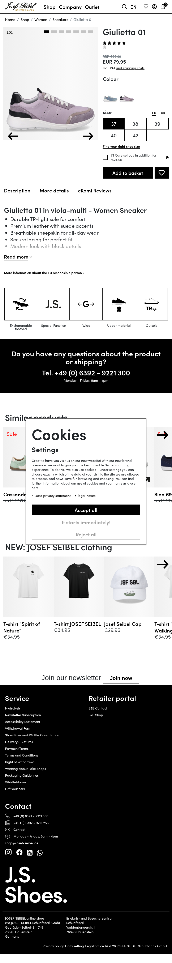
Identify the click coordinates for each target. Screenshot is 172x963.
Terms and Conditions (21, 755)
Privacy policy (53, 946)
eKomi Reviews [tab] (95, 190)
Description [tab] (17, 190)
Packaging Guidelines (22, 775)
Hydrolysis (13, 708)
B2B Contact (98, 708)
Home (10, 19)
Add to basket (127, 173)
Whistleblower (15, 782)
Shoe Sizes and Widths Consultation (32, 735)
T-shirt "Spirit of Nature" (21, 627)
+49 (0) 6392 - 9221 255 (31, 823)
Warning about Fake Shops (25, 768)
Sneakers (60, 19)
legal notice (87, 495)
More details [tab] (54, 190)
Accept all (86, 509)
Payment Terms (17, 748)
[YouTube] (30, 852)
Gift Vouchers (15, 789)
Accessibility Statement (22, 721)
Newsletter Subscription (23, 715)
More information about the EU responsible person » (44, 272)
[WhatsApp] (39, 852)
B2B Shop (96, 715)
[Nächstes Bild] (88, 136)
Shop (25, 19)
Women (40, 19)
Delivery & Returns (19, 742)
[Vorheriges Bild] (13, 136)
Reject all (86, 533)
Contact (19, 829)
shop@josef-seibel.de (21, 843)
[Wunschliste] (146, 6)
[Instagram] (8, 852)
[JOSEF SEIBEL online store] (20, 6)
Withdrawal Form (18, 728)
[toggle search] (124, 6)
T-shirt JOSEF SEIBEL (77, 623)
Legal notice (94, 946)
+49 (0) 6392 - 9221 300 (92, 372)
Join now (121, 678)
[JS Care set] (167, 157)
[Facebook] (19, 852)
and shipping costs (130, 68)
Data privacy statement (53, 495)
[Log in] (154, 6)
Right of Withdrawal (20, 762)
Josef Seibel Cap (123, 623)
